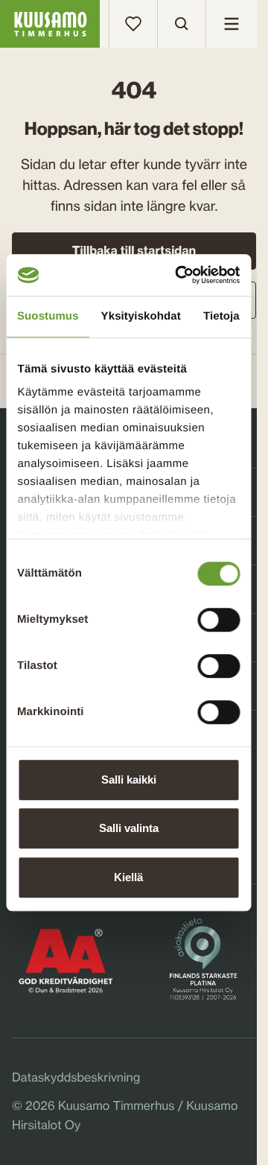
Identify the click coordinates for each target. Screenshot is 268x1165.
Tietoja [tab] (221, 316)
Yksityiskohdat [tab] (141, 316)
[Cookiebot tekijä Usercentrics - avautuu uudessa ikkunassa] (180, 275)
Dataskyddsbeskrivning (76, 1077)
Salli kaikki (128, 779)
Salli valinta (129, 828)
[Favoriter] (133, 24)
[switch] (218, 616)
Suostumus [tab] (48, 316)
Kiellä (128, 877)
